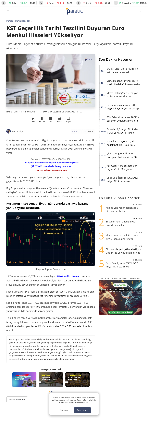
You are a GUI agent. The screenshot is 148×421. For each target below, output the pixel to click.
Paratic (9, 20)
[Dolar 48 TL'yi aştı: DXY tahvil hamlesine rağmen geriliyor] (24, 379)
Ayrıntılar (64, 410)
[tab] (49, 391)
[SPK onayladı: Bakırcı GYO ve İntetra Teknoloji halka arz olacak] (51, 379)
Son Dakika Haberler (116, 59)
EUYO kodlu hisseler (68, 276)
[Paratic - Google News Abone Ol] (83, 132)
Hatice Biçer (18, 131)
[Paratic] (74, 11)
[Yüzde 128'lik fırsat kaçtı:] (77, 379)
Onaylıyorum (82, 410)
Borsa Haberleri (22, 20)
